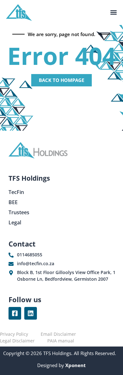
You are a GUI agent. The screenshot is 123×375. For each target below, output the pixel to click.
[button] (113, 12)
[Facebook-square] (15, 313)
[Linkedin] (30, 313)
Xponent (75, 365)
